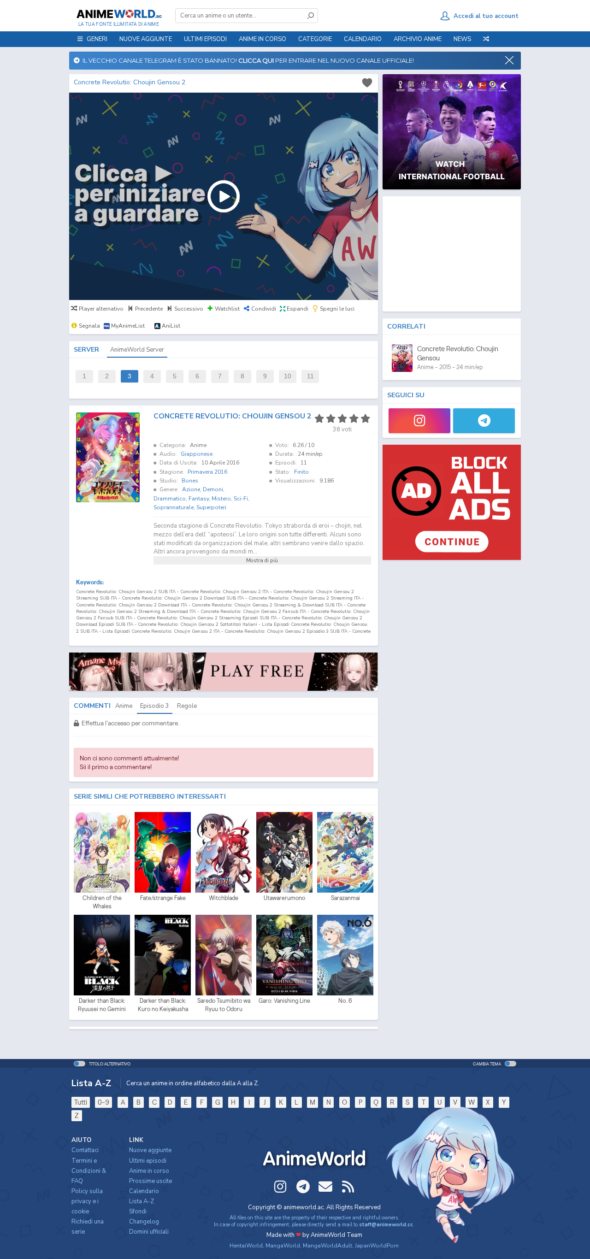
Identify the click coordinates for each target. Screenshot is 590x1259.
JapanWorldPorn (377, 1245)
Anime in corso (149, 1171)
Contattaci (85, 1150)
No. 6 (345, 1000)
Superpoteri (211, 507)
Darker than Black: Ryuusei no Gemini (102, 1004)
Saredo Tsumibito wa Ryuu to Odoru (223, 1004)
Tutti (80, 1102)
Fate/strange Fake (163, 897)
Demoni (213, 489)
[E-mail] (325, 1186)
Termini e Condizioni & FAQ (88, 1171)
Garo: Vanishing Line (284, 1000)
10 (287, 376)
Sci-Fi (241, 498)
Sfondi (138, 1211)
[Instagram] (419, 420)
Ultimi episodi (205, 39)
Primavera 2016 (207, 472)
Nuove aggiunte (145, 39)
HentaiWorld (246, 1245)
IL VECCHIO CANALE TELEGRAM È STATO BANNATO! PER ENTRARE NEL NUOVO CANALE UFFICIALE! (247, 60)
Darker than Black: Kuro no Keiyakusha (163, 1004)
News (462, 39)
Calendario (363, 39)
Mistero (221, 498)
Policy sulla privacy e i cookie (87, 1201)
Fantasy (199, 498)
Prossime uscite (150, 1181)
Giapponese (196, 454)
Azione (191, 489)
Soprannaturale (173, 507)
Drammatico (169, 498)
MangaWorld (283, 1245)
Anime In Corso (262, 39)
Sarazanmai (345, 897)
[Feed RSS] (348, 1186)
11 (310, 376)
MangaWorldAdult (327, 1245)
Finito (301, 472)
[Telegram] (484, 420)
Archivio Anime (418, 39)
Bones (190, 480)
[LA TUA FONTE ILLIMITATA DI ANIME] (118, 14)
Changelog (144, 1222)
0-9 (103, 1102)
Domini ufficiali (149, 1232)
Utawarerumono (284, 897)
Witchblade (223, 897)
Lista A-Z (141, 1201)
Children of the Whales (102, 902)
